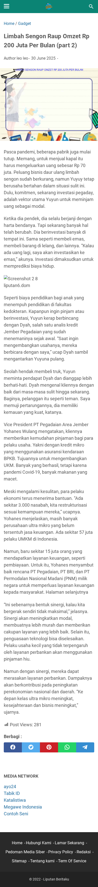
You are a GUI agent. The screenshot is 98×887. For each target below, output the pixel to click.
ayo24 (10, 786)
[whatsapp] (67, 747)
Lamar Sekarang (69, 842)
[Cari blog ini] (91, 7)
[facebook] (13, 747)
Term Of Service (72, 861)
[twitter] (31, 747)
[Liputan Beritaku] (49, 6)
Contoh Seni (16, 813)
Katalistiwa (15, 800)
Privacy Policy (60, 852)
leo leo (22, 58)
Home (17, 842)
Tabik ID (12, 793)
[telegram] (85, 747)
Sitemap (19, 861)
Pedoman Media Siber (25, 852)
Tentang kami (42, 861)
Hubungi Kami (38, 842)
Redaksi (84, 852)
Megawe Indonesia (23, 807)
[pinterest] (49, 747)
